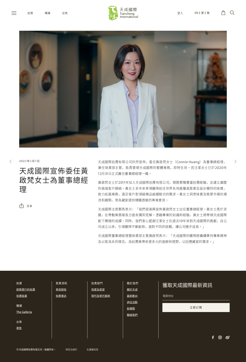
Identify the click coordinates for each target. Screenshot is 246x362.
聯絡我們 (132, 315)
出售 (65, 13)
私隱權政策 (92, 349)
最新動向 (132, 296)
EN (196, 13)
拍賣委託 (61, 296)
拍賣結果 (21, 296)
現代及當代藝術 (100, 296)
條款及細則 (71, 349)
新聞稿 (131, 308)
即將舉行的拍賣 (25, 289)
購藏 (48, 13)
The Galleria (24, 312)
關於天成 (132, 289)
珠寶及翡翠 (98, 289)
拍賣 (30, 13)
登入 (180, 13)
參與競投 (61, 289)
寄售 (19, 328)
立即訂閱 (196, 307)
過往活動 (132, 302)
